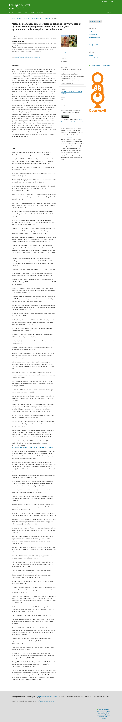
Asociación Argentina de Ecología (47, 696)
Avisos (32, 12)
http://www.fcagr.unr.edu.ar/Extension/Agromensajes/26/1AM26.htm (33, 447)
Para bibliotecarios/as (94, 37)
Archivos (18, 12)
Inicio (13, 18)
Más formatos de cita (67, 83)
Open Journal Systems (95, 45)
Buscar (109, 12)
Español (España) (94, 58)
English (91, 55)
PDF (65, 52)
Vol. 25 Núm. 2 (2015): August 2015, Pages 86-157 (37, 18)
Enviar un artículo (95, 21)
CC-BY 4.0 (69, 137)
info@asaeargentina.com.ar (46, 701)
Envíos (26, 12)
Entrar (111, 1)
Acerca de (40, 12)
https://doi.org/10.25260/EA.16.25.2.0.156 (27, 57)
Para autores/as (93, 34)
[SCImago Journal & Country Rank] (99, 65)
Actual (11, 12)
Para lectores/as (93, 32)
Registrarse (104, 1)
